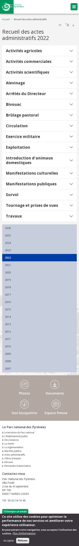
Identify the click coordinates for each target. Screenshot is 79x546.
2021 (8, 265)
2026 (8, 228)
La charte (9, 443)
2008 (8, 361)
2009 (8, 353)
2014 (8, 316)
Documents (55, 393)
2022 (8, 257)
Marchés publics (12, 451)
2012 (8, 331)
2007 (8, 368)
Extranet (8, 462)
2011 (8, 339)
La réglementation (13, 447)
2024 (8, 243)
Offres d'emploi (12, 458)
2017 (8, 294)
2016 (8, 302)
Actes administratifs (14, 454)
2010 (8, 346)
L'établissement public (16, 436)
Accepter (8, 540)
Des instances (11, 439)
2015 (8, 309)
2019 (8, 280)
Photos (24, 393)
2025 (8, 235)
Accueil (6, 19)
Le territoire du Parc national (19, 432)
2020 (8, 272)
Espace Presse (55, 413)
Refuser (23, 540)
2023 (8, 250)
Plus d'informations (24, 533)
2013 (8, 324)
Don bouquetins (24, 413)
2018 (8, 287)
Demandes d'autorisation (17, 465)
